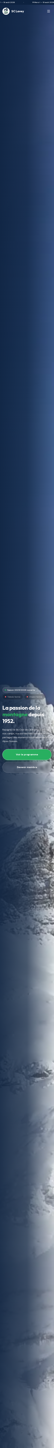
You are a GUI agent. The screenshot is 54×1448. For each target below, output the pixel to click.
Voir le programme (27, 754)
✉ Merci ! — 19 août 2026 (38, 2)
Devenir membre (27, 767)
